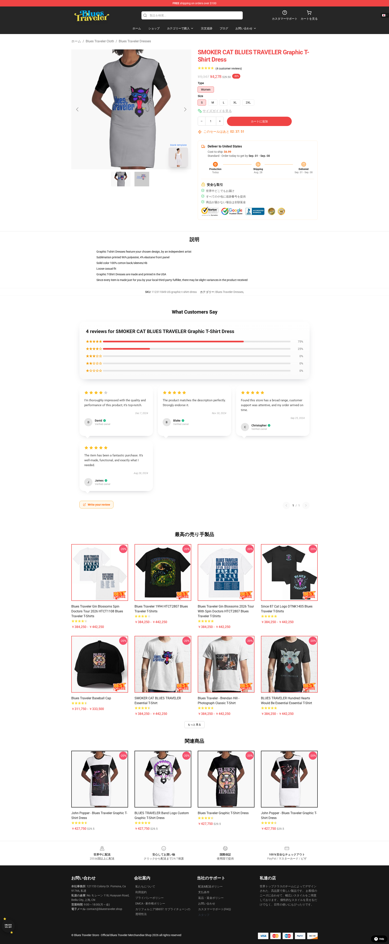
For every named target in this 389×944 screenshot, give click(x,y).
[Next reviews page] (306, 505)
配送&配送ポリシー (210, 886)
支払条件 (203, 892)
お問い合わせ (206, 903)
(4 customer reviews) (229, 68)
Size (200, 96)
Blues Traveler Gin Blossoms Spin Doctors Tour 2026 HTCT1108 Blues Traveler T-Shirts (97, 611)
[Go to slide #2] (142, 179)
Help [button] (381, 939)
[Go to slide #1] (120, 179)
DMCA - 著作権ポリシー (150, 903)
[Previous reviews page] (286, 505)
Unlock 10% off (8, 926)
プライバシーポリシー (149, 897)
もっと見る (194, 724)
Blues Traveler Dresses (135, 41)
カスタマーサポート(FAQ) (214, 909)
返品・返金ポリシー (211, 897)
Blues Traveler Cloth (100, 41)
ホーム (76, 41)
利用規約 (141, 892)
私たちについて (145, 886)
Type (201, 83)
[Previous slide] (77, 109)
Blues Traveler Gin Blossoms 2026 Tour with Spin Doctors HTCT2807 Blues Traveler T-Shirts (226, 611)
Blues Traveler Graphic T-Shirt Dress (223, 813)
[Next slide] (185, 109)
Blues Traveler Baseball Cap (91, 698)
